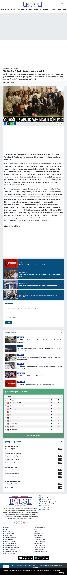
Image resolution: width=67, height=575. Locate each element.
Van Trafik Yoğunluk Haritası (49, 502)
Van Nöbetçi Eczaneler (48, 496)
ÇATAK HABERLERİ (10, 549)
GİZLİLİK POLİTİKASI (39, 527)
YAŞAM (20, 346)
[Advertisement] (35, 54)
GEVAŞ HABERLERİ (39, 549)
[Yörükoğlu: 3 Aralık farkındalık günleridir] (33, 104)
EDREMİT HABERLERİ (10, 543)
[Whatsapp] (26, 522)
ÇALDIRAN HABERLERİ (40, 547)
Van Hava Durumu (47, 498)
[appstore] (26, 558)
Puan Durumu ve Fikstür (48, 503)
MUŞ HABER (37, 537)
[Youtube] (23, 522)
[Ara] (62, 4)
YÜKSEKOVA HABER (39, 539)
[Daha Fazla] (15, 123)
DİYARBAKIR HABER (10, 537)
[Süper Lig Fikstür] (61, 441)
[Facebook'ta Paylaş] (5, 123)
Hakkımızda (37, 529)
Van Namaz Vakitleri (47, 500)
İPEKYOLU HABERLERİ (10, 541)
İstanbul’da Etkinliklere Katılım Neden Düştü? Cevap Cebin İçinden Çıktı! (38, 350)
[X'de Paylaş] (8, 123)
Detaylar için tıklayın (33, 435)
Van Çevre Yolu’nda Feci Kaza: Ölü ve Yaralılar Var (36, 384)
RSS (7, 566)
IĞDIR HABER (38, 535)
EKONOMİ (37, 10)
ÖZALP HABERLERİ (39, 545)
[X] (17, 522)
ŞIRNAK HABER (9, 539)
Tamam (61, 572)
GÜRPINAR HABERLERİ (11, 551)
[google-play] (41, 558)
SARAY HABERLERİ (10, 553)
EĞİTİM (45, 10)
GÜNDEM (29, 10)
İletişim (7, 529)
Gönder (8, 322)
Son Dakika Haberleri (48, 507)
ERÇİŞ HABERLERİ (39, 543)
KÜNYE (7, 527)
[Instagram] (20, 522)
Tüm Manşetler (46, 505)
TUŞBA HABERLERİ (39, 541)
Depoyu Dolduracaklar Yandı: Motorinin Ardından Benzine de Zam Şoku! (39, 341)
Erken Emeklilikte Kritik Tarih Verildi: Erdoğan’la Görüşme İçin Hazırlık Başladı (39, 358)
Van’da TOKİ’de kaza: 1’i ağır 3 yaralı (31, 376)
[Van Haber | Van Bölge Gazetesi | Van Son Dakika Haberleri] (32, 3)
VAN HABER (5, 10)
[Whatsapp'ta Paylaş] (11, 123)
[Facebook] (14, 522)
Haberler (6, 68)
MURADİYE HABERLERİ (40, 551)
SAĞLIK (52, 10)
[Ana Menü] (4, 4)
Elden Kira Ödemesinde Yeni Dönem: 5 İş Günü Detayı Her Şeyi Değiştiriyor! (39, 367)
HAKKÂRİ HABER (9, 533)
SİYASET (21, 10)
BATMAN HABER (39, 533)
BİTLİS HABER (8, 535)
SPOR (59, 10)
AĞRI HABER (37, 531)
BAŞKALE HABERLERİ (10, 545)
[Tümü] (61, 333)
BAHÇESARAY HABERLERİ (12, 547)
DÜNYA (13, 10)
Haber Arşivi (45, 509)
